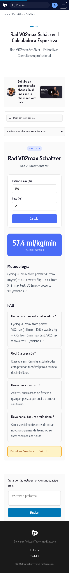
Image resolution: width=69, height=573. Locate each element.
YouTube (34, 555)
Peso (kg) (17, 198)
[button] (51, 92)
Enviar (34, 512)
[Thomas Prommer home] (4, 5)
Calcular (35, 218)
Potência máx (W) (22, 181)
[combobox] (34, 118)
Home (7, 14)
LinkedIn (34, 550)
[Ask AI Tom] (55, 5)
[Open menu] (63, 5)
